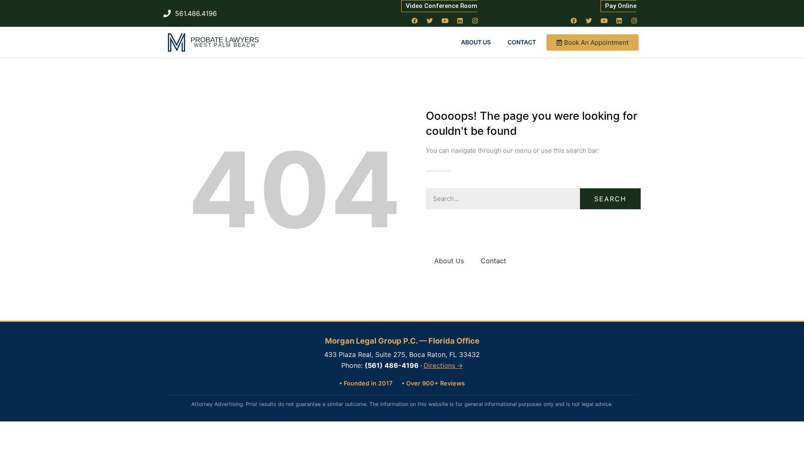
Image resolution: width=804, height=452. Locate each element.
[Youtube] (445, 20)
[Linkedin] (460, 20)
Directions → (443, 366)
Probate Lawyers (225, 40)
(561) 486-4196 (392, 365)
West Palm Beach (225, 45)
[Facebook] (415, 20)
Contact (522, 42)
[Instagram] (475, 20)
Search (610, 199)
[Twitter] (430, 20)
